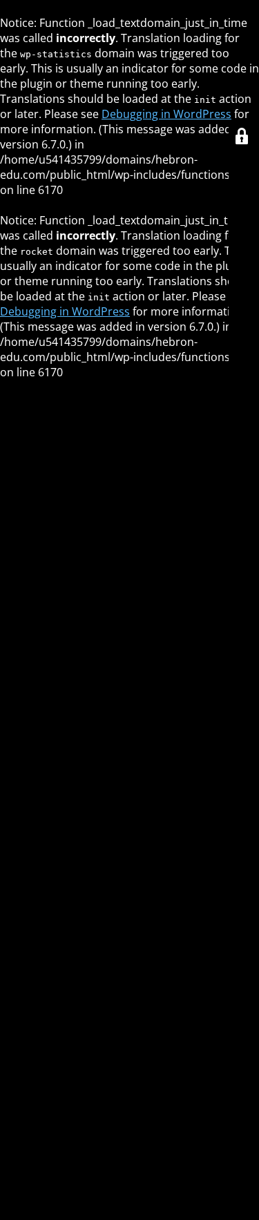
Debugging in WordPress (166, 114)
